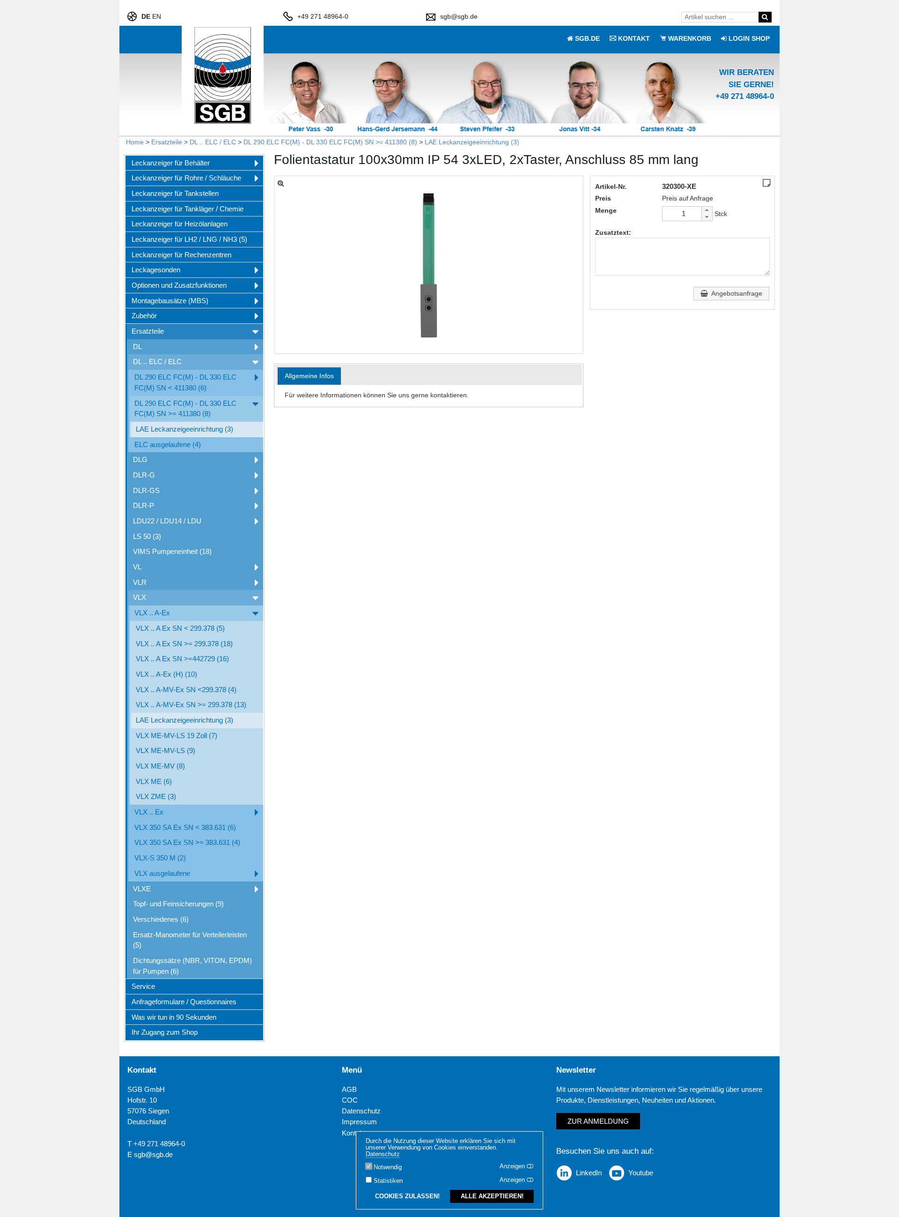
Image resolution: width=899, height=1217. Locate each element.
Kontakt (353, 1133)
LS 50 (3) (147, 536)
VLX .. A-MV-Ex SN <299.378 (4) (186, 690)
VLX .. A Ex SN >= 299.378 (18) (184, 644)
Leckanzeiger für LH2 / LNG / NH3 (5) (189, 239)
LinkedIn (589, 1173)
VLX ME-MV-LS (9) (165, 750)
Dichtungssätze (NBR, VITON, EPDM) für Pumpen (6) (192, 965)
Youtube (640, 1173)
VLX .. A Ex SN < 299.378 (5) (180, 628)
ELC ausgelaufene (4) (167, 444)
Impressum (359, 1122)
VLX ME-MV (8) (160, 766)
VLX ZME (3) (156, 796)
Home (135, 142)
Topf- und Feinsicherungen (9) (178, 904)
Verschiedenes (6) (161, 919)
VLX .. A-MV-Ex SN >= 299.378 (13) (191, 705)
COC (350, 1100)
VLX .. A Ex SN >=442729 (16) (182, 659)
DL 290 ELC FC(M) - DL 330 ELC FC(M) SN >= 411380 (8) (330, 142)
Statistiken (388, 1181)
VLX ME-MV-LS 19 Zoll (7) (176, 735)
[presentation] (309, 376)
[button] (706, 210)
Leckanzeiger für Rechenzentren (181, 255)
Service (143, 986)
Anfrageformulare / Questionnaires (184, 1002)
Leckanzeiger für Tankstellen (175, 193)
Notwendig (388, 1167)
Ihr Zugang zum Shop (165, 1032)
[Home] (222, 76)
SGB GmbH (146, 1089)
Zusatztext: (613, 232)
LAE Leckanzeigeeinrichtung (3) (472, 142)
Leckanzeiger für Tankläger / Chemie (187, 209)
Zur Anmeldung (598, 1121)
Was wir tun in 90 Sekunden (174, 1017)
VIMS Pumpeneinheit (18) (172, 551)
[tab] (309, 376)
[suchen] (764, 17)
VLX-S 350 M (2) (160, 858)
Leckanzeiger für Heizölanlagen (180, 224)
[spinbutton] (683, 213)
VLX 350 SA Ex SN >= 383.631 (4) (187, 842)
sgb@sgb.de (459, 16)
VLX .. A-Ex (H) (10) (166, 674)
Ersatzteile (166, 142)
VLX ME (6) (154, 781)
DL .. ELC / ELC (213, 142)
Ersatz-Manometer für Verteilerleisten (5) (190, 940)
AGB (349, 1089)
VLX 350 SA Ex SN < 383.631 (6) (185, 827)
